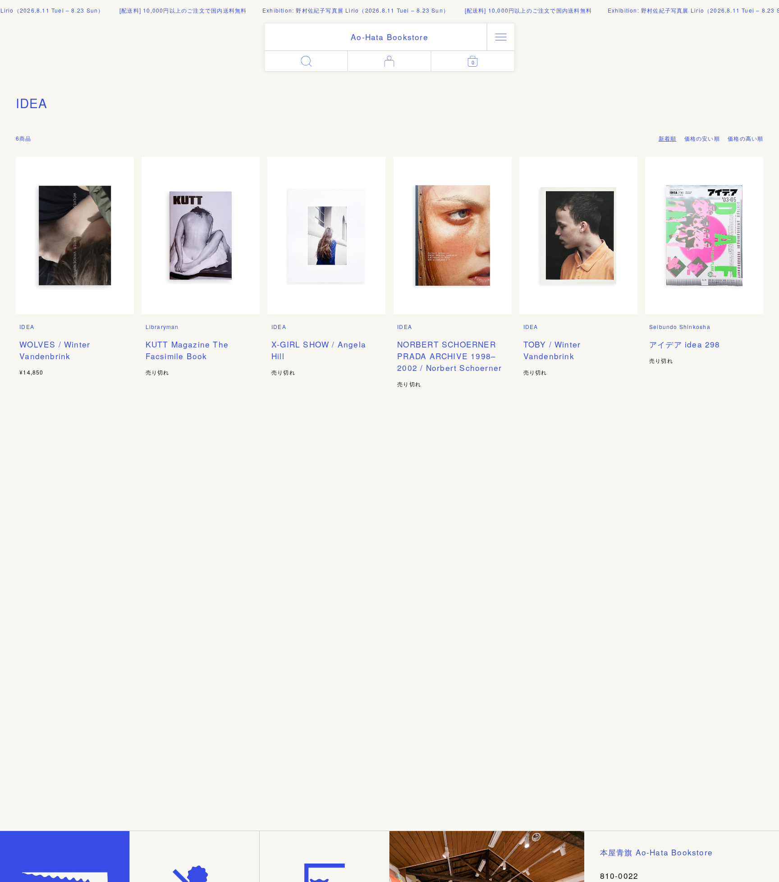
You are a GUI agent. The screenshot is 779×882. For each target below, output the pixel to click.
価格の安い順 (702, 138)
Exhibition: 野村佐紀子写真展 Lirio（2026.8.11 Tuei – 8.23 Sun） (343, 10)
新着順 (668, 138)
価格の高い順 (745, 138)
